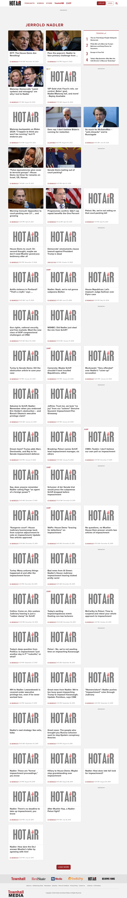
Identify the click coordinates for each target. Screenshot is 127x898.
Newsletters (47, 885)
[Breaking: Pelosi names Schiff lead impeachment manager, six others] (63, 437)
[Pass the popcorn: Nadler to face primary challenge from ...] (63, 41)
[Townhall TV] (59, 3)
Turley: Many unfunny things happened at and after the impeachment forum (24, 573)
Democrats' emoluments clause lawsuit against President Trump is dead (63, 251)
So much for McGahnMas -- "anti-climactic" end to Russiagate (98, 132)
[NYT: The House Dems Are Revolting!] (25, 41)
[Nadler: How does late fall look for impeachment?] (101, 758)
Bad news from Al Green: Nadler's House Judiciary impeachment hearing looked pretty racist (62, 574)
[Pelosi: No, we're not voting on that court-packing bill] (101, 198)
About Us (29, 885)
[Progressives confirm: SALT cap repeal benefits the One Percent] (63, 198)
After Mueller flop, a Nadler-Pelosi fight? (61, 810)
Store (49, 3)
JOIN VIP (101, 3)
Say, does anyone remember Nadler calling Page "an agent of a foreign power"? (25, 489)
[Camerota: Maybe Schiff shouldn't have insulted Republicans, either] (63, 356)
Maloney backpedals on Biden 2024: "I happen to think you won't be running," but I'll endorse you (25, 133)
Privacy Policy (74, 885)
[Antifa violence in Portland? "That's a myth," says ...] (25, 277)
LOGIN (110, 3)
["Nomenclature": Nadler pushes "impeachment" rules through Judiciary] (101, 677)
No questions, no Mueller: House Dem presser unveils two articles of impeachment (101, 530)
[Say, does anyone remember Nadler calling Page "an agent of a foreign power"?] (25, 475)
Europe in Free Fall (97, 52)
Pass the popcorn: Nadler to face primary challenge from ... (63, 54)
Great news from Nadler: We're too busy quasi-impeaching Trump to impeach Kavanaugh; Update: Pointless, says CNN (63, 693)
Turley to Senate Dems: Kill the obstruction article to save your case (25, 370)
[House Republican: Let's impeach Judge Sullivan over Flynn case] (101, 277)
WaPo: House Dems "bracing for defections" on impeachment (62, 530)
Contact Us (82, 885)
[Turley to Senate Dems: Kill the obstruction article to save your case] (25, 356)
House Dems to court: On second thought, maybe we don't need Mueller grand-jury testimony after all (24, 253)
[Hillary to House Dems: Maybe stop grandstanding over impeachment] (63, 758)
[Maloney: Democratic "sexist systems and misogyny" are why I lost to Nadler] (25, 76)
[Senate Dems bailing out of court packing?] (63, 157)
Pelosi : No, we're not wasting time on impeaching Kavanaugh (63, 650)
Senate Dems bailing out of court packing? (61, 171)
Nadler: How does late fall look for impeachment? (100, 772)
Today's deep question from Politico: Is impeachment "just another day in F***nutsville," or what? (25, 653)
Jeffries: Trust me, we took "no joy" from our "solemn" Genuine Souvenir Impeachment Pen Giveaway (63, 410)
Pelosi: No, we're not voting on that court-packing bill (100, 211)
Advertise (54, 885)
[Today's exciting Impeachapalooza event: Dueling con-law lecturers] (63, 599)
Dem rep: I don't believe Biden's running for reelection (63, 130)
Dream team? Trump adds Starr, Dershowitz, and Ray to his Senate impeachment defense (25, 451)
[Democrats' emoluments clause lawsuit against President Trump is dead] (63, 237)
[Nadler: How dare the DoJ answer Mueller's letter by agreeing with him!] (25, 834)
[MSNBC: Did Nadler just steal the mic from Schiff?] (63, 315)
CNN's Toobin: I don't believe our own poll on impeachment (100, 450)
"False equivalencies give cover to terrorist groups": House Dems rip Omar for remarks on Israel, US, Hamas (25, 174)
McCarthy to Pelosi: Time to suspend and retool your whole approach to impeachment (100, 613)
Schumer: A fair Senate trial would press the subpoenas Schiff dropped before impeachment (61, 491)
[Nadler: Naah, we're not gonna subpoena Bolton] (63, 277)
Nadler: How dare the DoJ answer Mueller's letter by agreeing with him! (23, 849)
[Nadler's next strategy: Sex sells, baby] (25, 718)
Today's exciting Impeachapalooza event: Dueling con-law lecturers (60, 613)
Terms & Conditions (63, 885)
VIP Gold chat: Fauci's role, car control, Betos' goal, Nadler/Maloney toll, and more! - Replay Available (63, 92)
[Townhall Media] (16, 893)
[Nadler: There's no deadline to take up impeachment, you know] (25, 796)
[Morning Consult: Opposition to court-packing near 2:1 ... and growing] (25, 198)
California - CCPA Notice (94, 885)
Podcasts (30, 3)
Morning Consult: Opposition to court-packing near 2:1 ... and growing (25, 213)
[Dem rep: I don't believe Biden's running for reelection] (63, 117)
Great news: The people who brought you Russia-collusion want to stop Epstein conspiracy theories (63, 734)
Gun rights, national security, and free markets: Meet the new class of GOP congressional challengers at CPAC (25, 331)
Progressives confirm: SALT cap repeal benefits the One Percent (63, 212)
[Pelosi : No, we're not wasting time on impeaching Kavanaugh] (63, 637)
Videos (40, 3)
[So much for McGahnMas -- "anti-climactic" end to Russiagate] (101, 117)
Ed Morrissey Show (38, 885)
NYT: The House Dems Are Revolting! (23, 54)
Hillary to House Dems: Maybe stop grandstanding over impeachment (63, 773)
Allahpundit (52, 143)
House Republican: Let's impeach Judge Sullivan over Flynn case (99, 292)
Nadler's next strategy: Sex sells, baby (26, 731)
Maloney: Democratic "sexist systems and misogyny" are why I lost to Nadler (24, 91)
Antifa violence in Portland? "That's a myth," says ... (23, 290)
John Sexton (52, 262)
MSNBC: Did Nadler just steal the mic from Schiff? (62, 328)
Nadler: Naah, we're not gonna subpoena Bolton (63, 290)
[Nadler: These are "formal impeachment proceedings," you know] (25, 758)
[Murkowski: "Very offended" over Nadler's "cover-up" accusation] (101, 356)
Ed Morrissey (14, 62)
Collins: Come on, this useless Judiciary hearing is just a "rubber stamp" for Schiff (25, 613)
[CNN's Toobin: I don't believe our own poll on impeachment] (101, 437)
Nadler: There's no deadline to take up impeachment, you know (25, 811)
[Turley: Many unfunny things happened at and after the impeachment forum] (25, 558)
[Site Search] (116, 3)
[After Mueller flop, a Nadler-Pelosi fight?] (63, 796)
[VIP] (69, 3)
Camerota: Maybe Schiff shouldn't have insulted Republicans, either (59, 370)
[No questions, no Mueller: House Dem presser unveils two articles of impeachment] (101, 515)
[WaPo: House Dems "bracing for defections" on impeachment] (63, 515)
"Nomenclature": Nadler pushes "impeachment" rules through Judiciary (101, 692)
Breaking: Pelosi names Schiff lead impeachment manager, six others (63, 451)
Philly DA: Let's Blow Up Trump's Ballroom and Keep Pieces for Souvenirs (101, 46)
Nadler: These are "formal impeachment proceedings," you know (24, 773)
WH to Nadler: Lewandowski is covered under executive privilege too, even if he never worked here (25, 693)
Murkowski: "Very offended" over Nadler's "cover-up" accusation (99, 370)
